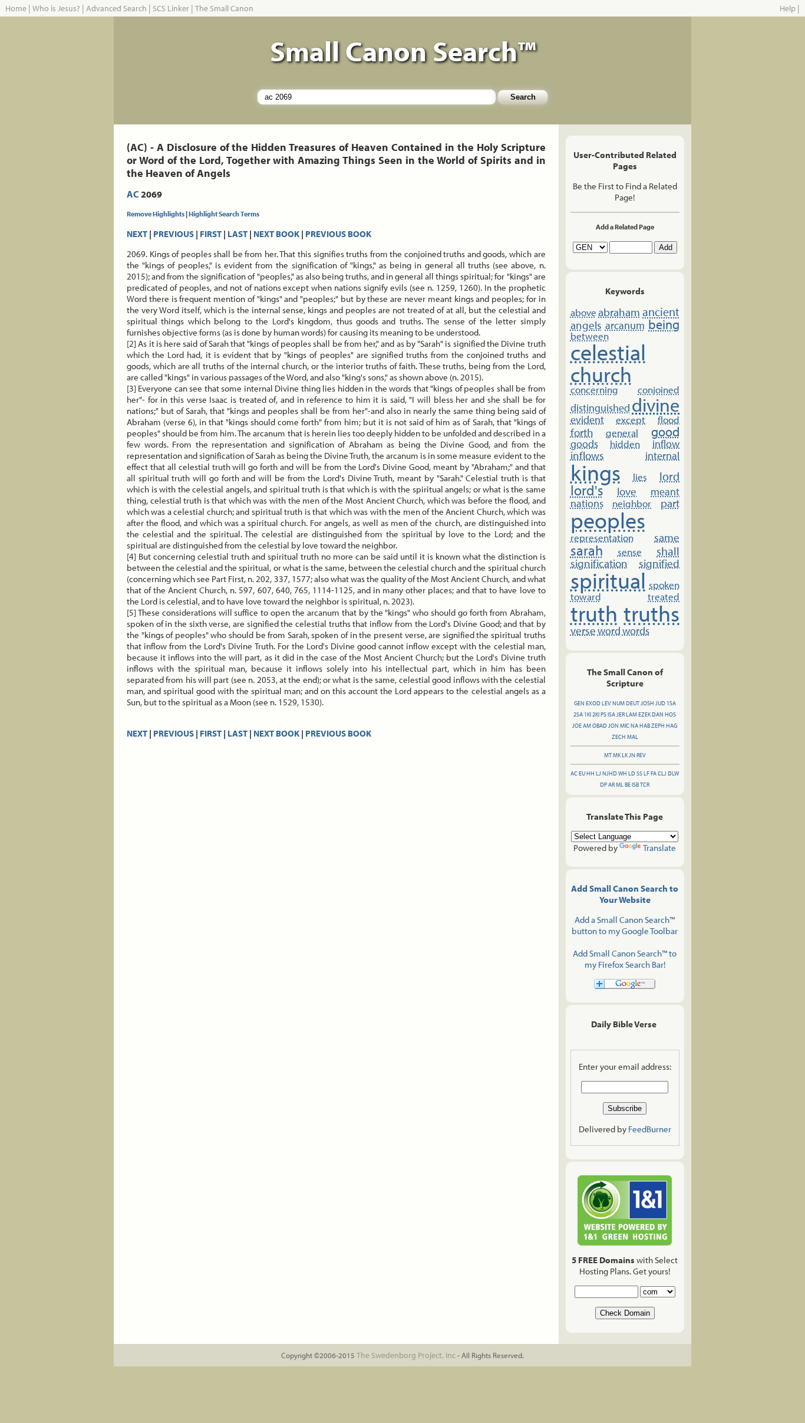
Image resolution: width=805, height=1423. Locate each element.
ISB (635, 784)
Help (788, 8)
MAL (632, 737)
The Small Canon (224, 8)
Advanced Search (116, 8)
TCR (644, 784)
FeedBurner (649, 1129)
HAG (671, 725)
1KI (587, 714)
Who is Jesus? (56, 8)
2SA (578, 714)
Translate (659, 847)
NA (634, 725)
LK (625, 755)
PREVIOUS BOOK (338, 233)
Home (16, 8)
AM (587, 725)
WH (622, 773)
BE (628, 784)
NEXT (137, 233)
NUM (618, 703)
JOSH (647, 703)
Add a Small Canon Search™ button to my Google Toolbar (625, 925)
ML (619, 784)
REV (641, 755)
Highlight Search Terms (224, 213)
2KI (595, 714)
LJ (598, 773)
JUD (660, 703)
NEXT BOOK (276, 233)
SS (639, 773)
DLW (673, 773)
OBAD (599, 725)
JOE (577, 725)
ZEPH (658, 725)
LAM (631, 714)
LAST (237, 233)
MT (608, 755)
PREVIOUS (173, 233)
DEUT (632, 703)
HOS (670, 714)
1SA (671, 703)
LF (646, 773)
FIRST (211, 233)
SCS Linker (171, 8)
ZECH (619, 737)
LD (631, 773)
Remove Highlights (155, 213)
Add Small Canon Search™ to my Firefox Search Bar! (625, 959)
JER (620, 714)
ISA (611, 714)
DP (603, 784)
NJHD (609, 773)
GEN (579, 703)
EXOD (593, 703)
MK (617, 755)
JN (632, 755)
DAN (658, 714)
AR (611, 784)
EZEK (644, 714)
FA (653, 773)
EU (582, 773)
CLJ (662, 773)
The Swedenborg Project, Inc (406, 1355)
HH (590, 773)
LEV (606, 703)
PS (603, 714)
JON (613, 725)
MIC (624, 725)
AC (133, 194)
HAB (644, 725)
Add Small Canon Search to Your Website (624, 894)
